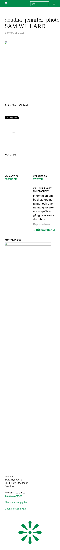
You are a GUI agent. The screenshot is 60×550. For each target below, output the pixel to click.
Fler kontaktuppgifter (16, 502)
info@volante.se (13, 496)
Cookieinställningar (15, 508)
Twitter (38, 179)
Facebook (11, 179)
